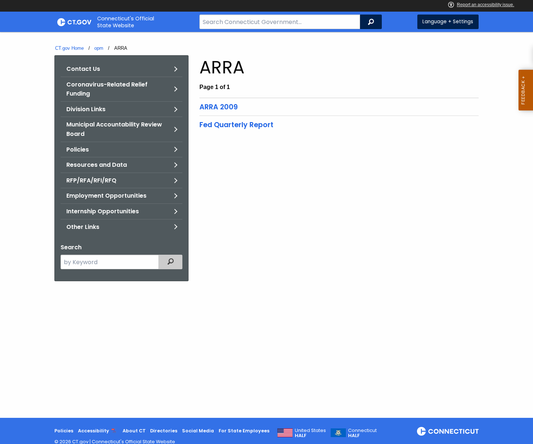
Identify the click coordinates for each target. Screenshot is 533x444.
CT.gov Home (69, 48)
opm (98, 48)
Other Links (82, 227)
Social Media (198, 431)
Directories (163, 431)
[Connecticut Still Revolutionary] (448, 431)
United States (310, 433)
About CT (134, 431)
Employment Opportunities (106, 195)
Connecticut (362, 433)
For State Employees (244, 431)
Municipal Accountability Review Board (114, 129)
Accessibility (93, 431)
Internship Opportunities (102, 211)
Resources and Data (96, 165)
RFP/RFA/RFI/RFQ (91, 180)
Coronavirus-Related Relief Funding (107, 89)
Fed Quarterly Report (236, 125)
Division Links (86, 109)
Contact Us (83, 69)
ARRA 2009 (218, 107)
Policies (77, 149)
